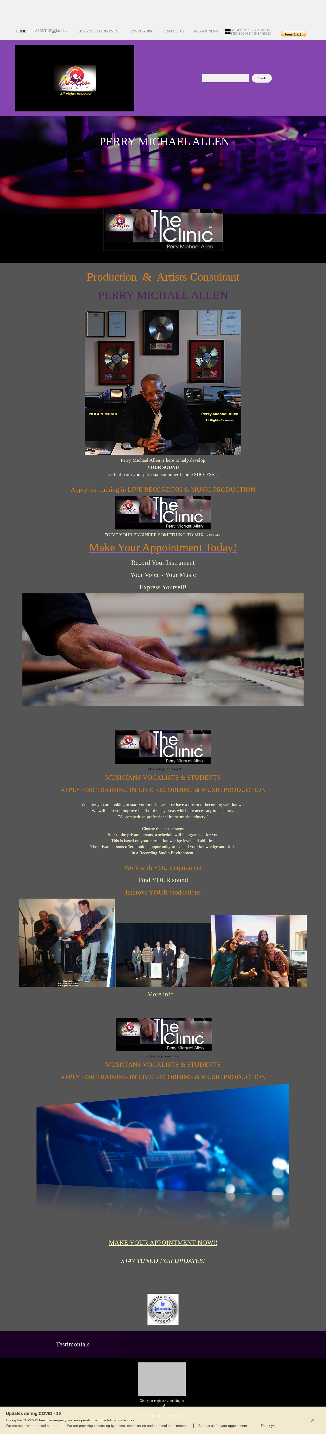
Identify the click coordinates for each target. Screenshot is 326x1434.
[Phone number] (284, 6)
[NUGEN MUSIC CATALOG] (74, 78)
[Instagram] (293, 25)
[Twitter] (293, 15)
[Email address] (293, 6)
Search (262, 78)
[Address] (303, 6)
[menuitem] (21, 34)
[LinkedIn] (303, 15)
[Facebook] (284, 15)
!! (163, 1242)
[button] (162, 1385)
